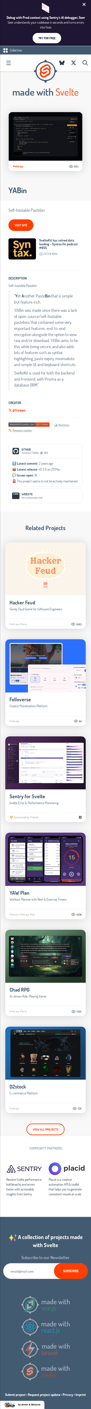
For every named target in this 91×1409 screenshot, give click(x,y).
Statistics (63, 425)
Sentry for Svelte (27, 796)
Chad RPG (20, 989)
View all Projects (45, 1129)
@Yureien (18, 410)
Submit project (15, 1394)
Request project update (44, 1394)
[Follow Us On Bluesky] (62, 62)
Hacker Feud (22, 602)
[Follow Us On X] (73, 62)
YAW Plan (19, 893)
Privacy (68, 1394)
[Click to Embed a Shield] (29, 424)
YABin (17, 190)
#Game (23, 624)
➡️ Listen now (48, 254)
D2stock (18, 1086)
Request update (22, 430)
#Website (14, 914)
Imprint (81, 1394)
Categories (8, 62)
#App (32, 914)
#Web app (18, 166)
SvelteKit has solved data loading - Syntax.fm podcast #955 (58, 244)
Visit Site (21, 225)
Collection (15, 50)
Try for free (46, 38)
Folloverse (20, 699)
